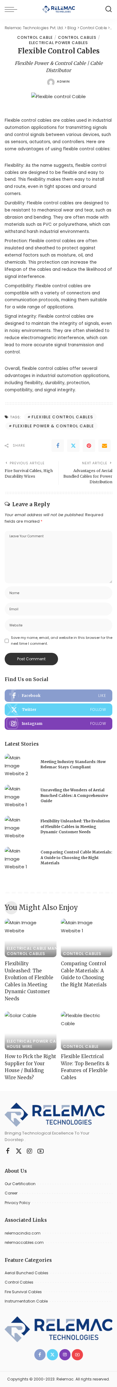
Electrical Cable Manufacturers (46, 948)
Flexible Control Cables (62, 417)
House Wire (19, 1046)
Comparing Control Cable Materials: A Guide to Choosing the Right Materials (76, 857)
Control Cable (35, 37)
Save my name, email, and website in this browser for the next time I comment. (61, 640)
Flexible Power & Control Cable (53, 426)
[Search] (108, 9)
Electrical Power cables (58, 43)
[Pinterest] (89, 445)
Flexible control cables (50, 203)
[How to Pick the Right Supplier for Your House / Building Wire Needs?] (30, 1031)
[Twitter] (73, 445)
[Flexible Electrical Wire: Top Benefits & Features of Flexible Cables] (87, 1031)
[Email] (104, 445)
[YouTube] (40, 1151)
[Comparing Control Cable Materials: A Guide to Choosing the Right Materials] (20, 858)
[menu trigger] (12, 9)
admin (63, 81)
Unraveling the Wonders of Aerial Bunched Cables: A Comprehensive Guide (74, 795)
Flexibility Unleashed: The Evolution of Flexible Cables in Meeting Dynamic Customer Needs (75, 826)
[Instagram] (58, 723)
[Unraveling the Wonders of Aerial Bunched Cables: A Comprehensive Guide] (20, 796)
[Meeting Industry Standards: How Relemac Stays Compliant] (20, 765)
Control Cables (77, 37)
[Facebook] (57, 445)
